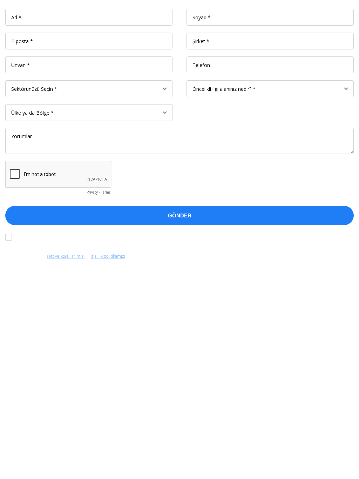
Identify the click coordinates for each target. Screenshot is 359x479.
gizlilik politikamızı (108, 256)
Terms (105, 192)
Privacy (92, 192)
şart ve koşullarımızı (65, 256)
